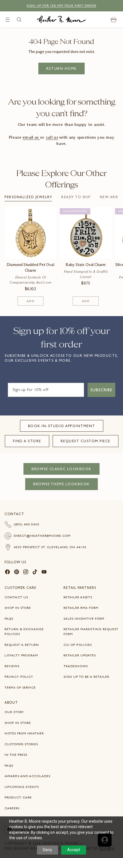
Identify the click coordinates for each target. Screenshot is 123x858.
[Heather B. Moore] (62, 19)
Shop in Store (18, 607)
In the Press (16, 754)
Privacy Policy (19, 676)
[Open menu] (7, 19)
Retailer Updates (80, 655)
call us (52, 137)
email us (31, 137)
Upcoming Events (22, 787)
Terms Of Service (20, 687)
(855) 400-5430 (26, 524)
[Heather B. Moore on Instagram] (25, 572)
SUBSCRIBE (101, 390)
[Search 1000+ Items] (19, 19)
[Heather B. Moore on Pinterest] (16, 572)
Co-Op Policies (78, 644)
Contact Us (16, 597)
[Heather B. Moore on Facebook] (7, 572)
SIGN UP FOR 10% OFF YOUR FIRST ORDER (61, 5)
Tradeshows (76, 666)
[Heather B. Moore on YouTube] (44, 572)
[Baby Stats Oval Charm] (86, 233)
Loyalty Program (21, 655)
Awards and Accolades (27, 776)
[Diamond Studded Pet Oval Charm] (30, 233)
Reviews (12, 666)
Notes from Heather (24, 733)
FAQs (9, 618)
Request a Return (22, 644)
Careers (12, 808)
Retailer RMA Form (81, 607)
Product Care (18, 797)
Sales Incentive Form (84, 618)
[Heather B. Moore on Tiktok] (34, 572)
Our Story (14, 712)
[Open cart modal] (114, 19)
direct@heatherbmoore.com (42, 535)
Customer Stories (21, 744)
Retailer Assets (78, 597)
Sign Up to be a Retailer (86, 676)
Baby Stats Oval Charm (86, 264)
